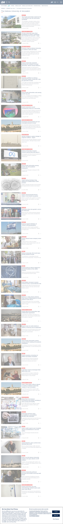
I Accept (55, 511)
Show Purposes (56, 519)
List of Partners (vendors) (34, 515)
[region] (31, 515)
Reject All (56, 515)
